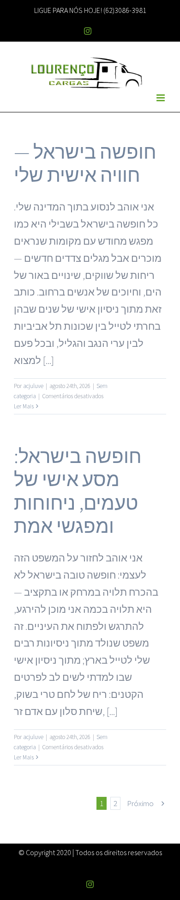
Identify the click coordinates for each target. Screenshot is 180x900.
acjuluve (33, 386)
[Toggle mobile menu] (161, 98)
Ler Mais (24, 406)
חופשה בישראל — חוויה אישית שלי (85, 163)
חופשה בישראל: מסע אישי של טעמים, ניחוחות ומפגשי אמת (78, 491)
